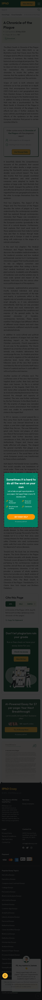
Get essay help (21, 517)
